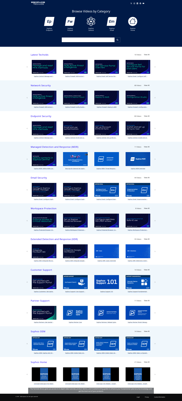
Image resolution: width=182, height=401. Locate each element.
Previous (27, 67)
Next (155, 67)
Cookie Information (159, 397)
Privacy (147, 397)
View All (146, 55)
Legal (138, 397)
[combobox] (88, 40)
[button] (117, 39)
